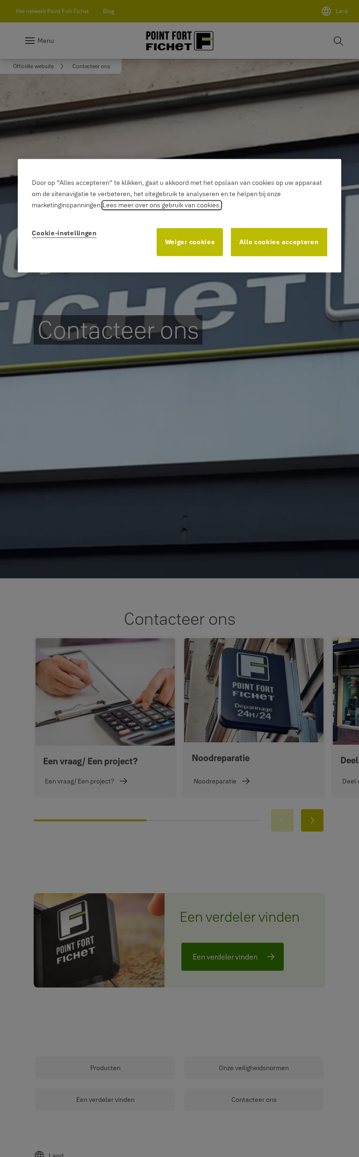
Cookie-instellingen (64, 233)
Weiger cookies (190, 242)
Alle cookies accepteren (278, 242)
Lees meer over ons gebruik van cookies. (161, 205)
